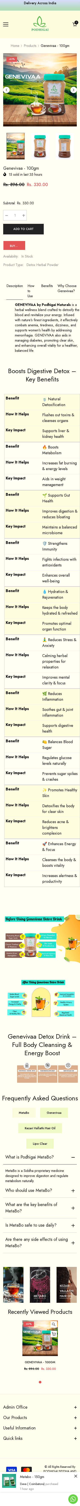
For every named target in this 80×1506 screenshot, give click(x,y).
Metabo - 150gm (32, 1476)
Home (15, 45)
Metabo (40, 1296)
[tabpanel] (40, 1347)
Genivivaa (13, 1296)
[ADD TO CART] (54, 1334)
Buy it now (17, 246)
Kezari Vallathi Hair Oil (67, 1291)
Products (30, 45)
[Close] (76, 1476)
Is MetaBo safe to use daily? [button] (31, 1225)
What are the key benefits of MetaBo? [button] (31, 1208)
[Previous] (6, 90)
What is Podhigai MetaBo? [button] (29, 1157)
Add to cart (23, 229)
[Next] (73, 90)
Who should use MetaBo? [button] (28, 1190)
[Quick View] (54, 1324)
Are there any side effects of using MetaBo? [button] (36, 1242)
